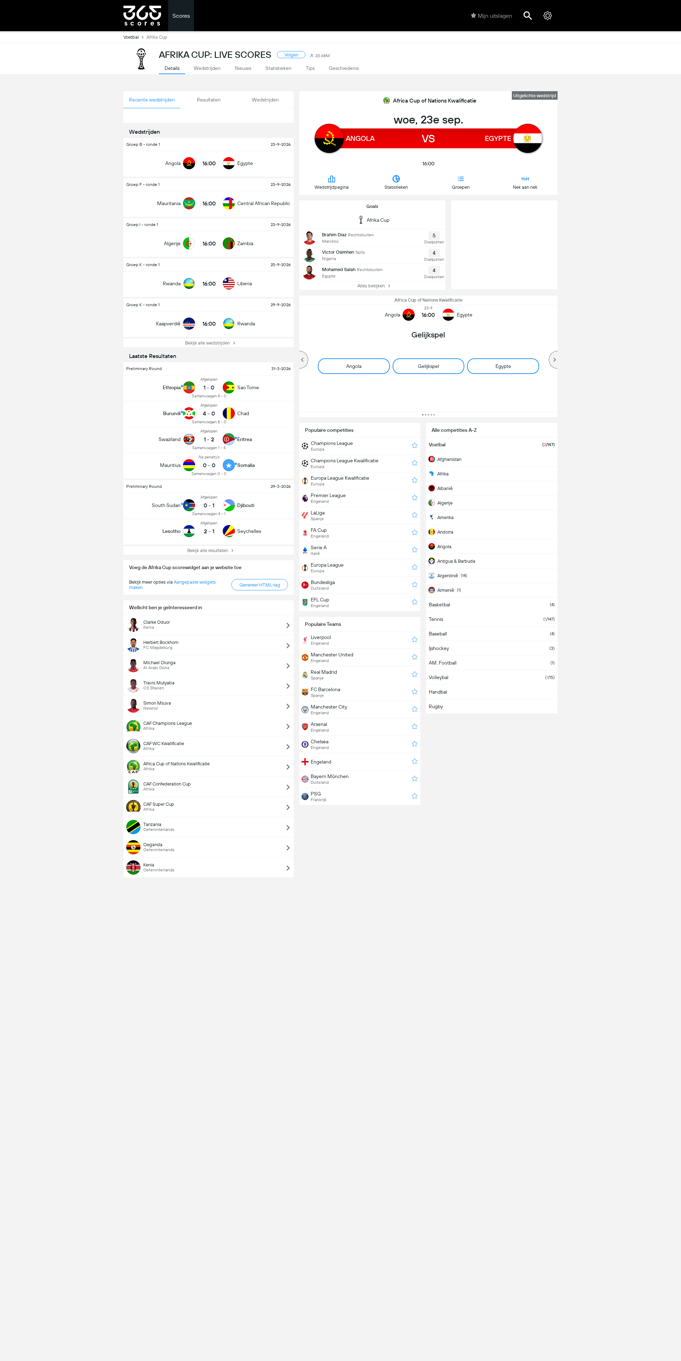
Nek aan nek (525, 187)
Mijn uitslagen (495, 15)
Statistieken (396, 187)
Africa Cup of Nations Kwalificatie (434, 100)
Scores (181, 15)
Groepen (461, 187)
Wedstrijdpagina (332, 187)
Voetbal (131, 37)
